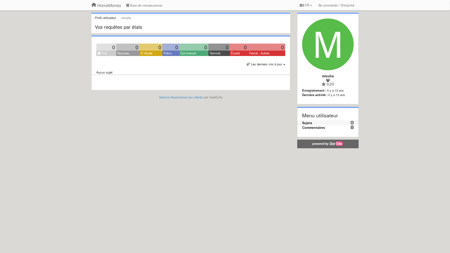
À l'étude (146, 53)
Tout (104, 53)
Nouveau (123, 53)
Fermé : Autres (259, 53)
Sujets (307, 122)
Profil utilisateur (105, 17)
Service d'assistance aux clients (181, 97)
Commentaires (313, 127)
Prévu (168, 53)
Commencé (188, 53)
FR (307, 5)
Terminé (215, 53)
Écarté (235, 53)
